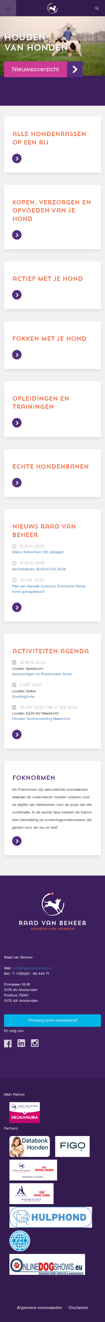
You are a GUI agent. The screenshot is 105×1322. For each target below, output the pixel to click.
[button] (52, 88)
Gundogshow (23, 697)
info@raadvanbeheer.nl (32, 968)
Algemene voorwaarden (39, 1308)
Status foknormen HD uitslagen (38, 552)
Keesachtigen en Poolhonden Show (42, 674)
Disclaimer (78, 1308)
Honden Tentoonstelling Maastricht (41, 719)
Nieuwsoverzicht (35, 69)
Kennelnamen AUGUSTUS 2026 (39, 569)
